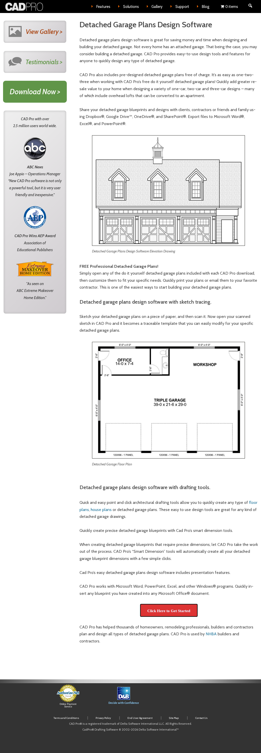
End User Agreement (139, 718)
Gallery (157, 6)
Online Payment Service (68, 705)
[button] (180, 698)
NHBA (211, 633)
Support (182, 6)
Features (103, 6)
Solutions (131, 6)
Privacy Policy (103, 718)
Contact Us (201, 718)
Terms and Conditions (66, 718)
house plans (101, 509)
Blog (205, 6)
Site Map (174, 718)
